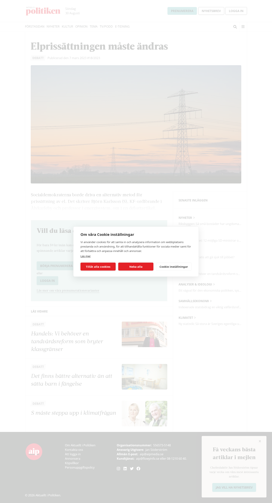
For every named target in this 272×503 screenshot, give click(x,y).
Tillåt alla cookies (98, 266)
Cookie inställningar (173, 266)
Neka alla (135, 266)
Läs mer (85, 256)
